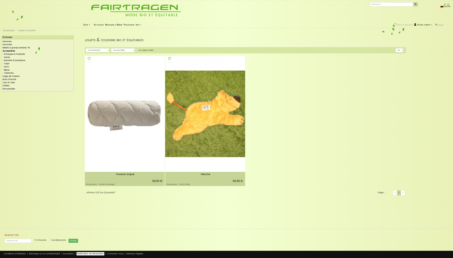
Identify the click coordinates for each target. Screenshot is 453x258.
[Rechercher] (415, 4)
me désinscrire (58, 240)
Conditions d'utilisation (15, 253)
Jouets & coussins (27, 30)
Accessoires (9, 30)
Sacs (6, 66)
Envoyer (73, 240)
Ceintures (8, 73)
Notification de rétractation (90, 253)
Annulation (68, 253)
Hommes (7, 44)
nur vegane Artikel (145, 50)
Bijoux (6, 70)
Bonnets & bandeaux (14, 60)
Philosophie (129, 25)
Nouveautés (9, 89)
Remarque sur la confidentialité (44, 253)
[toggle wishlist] (89, 59)
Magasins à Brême (113, 25)
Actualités (99, 25)
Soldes (6, 85)
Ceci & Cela (9, 82)
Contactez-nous (115, 253)
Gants (6, 57)
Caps (6, 63)
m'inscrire (41, 240)
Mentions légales (134, 253)
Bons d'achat (9, 79)
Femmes (7, 41)
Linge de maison (11, 76)
